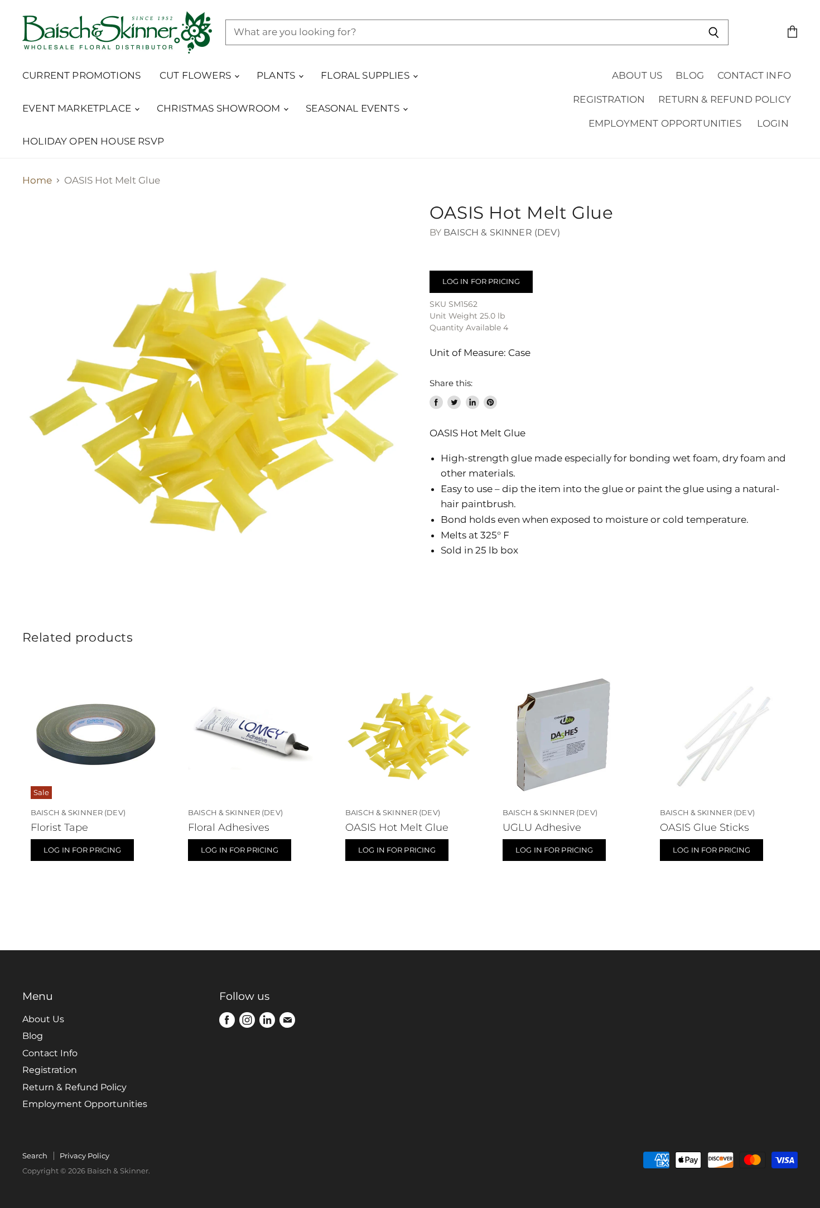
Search (34, 1155)
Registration (609, 99)
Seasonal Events (354, 108)
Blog (690, 75)
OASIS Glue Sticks (704, 827)
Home (37, 180)
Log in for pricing (481, 281)
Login (773, 123)
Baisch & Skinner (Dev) (501, 232)
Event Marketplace (77, 108)
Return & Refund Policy (724, 99)
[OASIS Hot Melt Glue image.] (216, 396)
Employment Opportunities (665, 123)
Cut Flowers (196, 75)
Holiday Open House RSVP (93, 141)
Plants (277, 75)
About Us (637, 75)
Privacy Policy (84, 1155)
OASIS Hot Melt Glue (396, 827)
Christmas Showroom (219, 108)
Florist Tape (59, 827)
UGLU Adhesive (542, 827)
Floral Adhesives (228, 827)
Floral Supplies (366, 75)
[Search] (714, 32)
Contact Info (754, 75)
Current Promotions (81, 75)
